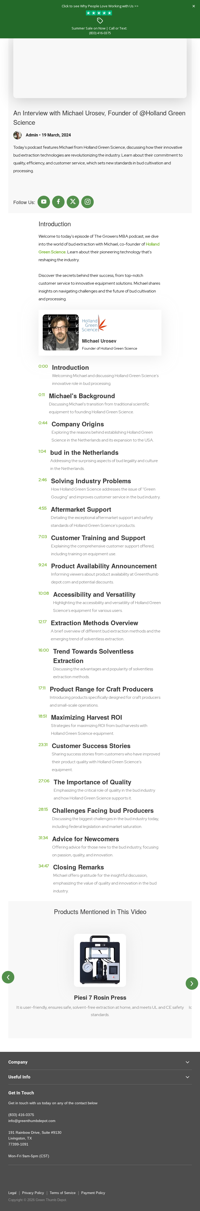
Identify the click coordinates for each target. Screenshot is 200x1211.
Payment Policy (93, 1193)
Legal (12, 1193)
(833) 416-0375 (100, 33)
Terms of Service (63, 1193)
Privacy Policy (33, 1193)
